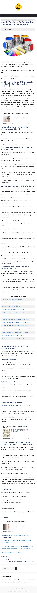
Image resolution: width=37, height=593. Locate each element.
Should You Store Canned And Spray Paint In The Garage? (15, 332)
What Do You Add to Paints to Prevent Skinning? (13, 335)
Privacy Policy (18, 588)
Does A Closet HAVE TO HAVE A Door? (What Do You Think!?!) (15, 535)
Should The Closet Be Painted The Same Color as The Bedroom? (16, 319)
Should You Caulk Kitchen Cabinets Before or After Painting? (15, 322)
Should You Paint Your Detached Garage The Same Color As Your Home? (18, 329)
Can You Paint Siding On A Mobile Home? (11, 306)
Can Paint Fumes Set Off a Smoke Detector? (12, 299)
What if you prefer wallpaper (8, 405)
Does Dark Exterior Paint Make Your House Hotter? (13, 309)
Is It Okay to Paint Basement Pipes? (10, 316)
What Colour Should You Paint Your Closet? (11, 552)
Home (14, 588)
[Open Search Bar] (35, 15)
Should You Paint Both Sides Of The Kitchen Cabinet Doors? (15, 325)
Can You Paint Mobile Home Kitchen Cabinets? (12, 303)
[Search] (16, 568)
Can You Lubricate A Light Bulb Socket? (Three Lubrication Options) (18, 561)
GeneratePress (26, 591)
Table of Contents (6, 29)
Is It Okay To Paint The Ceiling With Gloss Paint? (13, 312)
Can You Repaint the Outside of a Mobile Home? (13, 338)
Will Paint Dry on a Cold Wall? (8, 342)
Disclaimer (22, 588)
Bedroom (5, 556)
